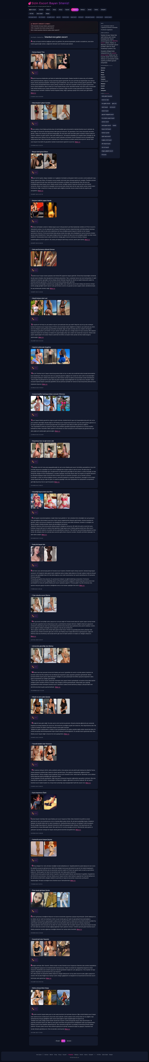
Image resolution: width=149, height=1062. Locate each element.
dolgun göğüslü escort (107, 151)
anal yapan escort (33, 17)
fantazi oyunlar (105, 132)
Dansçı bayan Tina (38, 52)
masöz (114, 125)
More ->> (33, 93)
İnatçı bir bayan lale (38, 544)
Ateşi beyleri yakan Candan (41, 103)
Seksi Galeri (40, 13)
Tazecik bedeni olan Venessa (42, 744)
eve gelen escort (50, 17)
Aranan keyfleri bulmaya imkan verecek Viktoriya (48, 394)
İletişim (47, 13)
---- (36, 73)
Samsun (41, 9)
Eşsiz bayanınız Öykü (39, 792)
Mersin (48, 9)
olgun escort (73, 17)
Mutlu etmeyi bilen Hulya (40, 988)
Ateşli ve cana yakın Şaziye (41, 697)
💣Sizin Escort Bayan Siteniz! (48, 3)
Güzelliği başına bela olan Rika (42, 492)
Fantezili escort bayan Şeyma (42, 839)
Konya (60, 9)
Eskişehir (103, 9)
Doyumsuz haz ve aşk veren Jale (43, 441)
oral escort (80, 17)
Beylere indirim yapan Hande (41, 200)
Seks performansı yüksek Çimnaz (43, 249)
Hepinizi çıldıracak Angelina (41, 347)
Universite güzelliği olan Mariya (42, 646)
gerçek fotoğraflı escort (108, 114)
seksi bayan (105, 107)
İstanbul (75, 9)
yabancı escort (108, 17)
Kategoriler (107, 65)
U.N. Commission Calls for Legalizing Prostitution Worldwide (109, 26)
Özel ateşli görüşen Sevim (41, 890)
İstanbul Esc (40, 37)
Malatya (83, 9)
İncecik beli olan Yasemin (40, 939)
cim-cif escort (42, 17)
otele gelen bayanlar (89, 17)
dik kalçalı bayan (106, 143)
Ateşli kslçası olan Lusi (39, 298)
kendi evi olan (66, 17)
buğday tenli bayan (107, 140)
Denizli (89, 9)
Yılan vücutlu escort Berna (41, 595)
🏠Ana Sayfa (32, 9)
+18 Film (31, 13)
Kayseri (67, 9)
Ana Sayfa (33, 37)
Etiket (105, 93)
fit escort (104, 154)
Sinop (54, 9)
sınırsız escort (100, 17)
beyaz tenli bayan (106, 129)
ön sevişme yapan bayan (108, 118)
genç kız (58, 17)
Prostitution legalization (107, 29)
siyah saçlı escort (106, 136)
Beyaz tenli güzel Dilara (40, 152)
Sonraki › (69, 1041)
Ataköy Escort (104, 81)
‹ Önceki (57, 1041)
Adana (96, 9)
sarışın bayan (105, 110)
